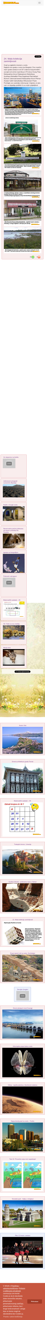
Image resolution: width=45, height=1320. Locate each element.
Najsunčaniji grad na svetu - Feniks (22, 1121)
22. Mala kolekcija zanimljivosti (23, 919)
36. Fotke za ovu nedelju (11, 624)
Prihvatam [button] (34, 1301)
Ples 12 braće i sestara (22, 1235)
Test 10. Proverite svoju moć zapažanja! (22, 1159)
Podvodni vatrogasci (10, 576)
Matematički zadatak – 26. (12, 600)
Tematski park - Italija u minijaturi (22, 1199)
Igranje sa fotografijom (10, 552)
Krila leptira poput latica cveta (22, 1046)
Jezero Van (22, 725)
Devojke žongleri (22, 989)
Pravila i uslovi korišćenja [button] (12, 1317)
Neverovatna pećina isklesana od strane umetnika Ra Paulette (13, 530)
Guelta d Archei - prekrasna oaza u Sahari (23, 882)
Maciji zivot (7, 647)
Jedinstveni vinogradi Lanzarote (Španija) (10, 482)
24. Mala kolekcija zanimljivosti (13, 60)
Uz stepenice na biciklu (11, 457)
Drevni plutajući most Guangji (22, 1008)
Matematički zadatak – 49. (22, 801)
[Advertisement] (22, 30)
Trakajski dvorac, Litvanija (22, 844)
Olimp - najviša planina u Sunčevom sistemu (22, 1085)
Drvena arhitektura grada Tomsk (22, 761)
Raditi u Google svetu (10, 505)
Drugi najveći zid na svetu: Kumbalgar (22, 953)
